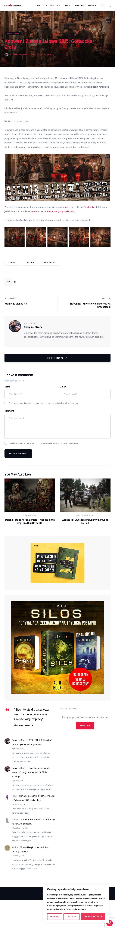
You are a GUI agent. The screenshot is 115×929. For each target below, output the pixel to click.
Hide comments (55, 358)
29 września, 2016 (29, 516)
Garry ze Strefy (19, 740)
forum (34, 211)
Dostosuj (54, 916)
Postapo (30, 263)
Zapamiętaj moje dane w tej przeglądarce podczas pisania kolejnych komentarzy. (43, 403)
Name (7, 387)
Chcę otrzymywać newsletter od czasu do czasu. (86, 717)
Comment (9, 411)
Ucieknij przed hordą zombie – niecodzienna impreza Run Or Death (30, 521)
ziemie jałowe (49, 263)
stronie (64, 207)
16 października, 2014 (85, 516)
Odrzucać (71, 916)
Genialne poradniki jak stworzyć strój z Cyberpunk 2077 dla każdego (31, 772)
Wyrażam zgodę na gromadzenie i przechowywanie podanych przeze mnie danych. (44, 443)
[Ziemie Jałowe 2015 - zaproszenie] (14, 237)
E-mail (63, 387)
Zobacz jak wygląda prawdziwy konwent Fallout (85, 521)
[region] (76, 903)
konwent (13, 263)
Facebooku (89, 207)
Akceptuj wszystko (93, 916)
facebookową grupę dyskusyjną (59, 211)
